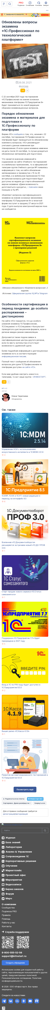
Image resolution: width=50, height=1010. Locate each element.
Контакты (7, 926)
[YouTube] (30, 1001)
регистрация (9, 814)
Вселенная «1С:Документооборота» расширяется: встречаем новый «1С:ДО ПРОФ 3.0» (23, 545)
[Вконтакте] (10, 1001)
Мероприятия (14, 879)
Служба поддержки (17, 932)
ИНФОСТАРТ (39, 377)
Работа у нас (8, 922)
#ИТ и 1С (4, 388)
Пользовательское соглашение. (17, 978)
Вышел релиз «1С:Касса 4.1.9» (15, 731)
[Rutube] (36, 1001)
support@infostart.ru (14, 956)
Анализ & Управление (19, 851)
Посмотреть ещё (25, 789)
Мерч (9, 898)
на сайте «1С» (28, 367)
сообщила (18, 134)
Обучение (11, 865)
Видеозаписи (13, 884)
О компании (9, 904)
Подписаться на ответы (14, 799)
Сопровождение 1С (17, 856)
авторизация (22, 814)
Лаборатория (14, 847)
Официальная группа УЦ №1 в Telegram (30, 293)
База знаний (13, 842)
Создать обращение (15, 963)
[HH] (17, 1001)
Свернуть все (39, 803)
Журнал (10, 837)
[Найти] (45, 830)
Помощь (6, 919)
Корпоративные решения (21, 861)
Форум (10, 893)
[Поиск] (9, 3)
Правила (6, 915)
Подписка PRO (9, 911)
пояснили (33, 187)
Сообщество (8, 907)
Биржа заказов (14, 889)
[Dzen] (23, 1001)
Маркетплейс (14, 870)
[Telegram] (4, 1001)
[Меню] (3, 3)
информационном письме (14, 356)
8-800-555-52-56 (12, 952)
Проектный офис (16, 875)
